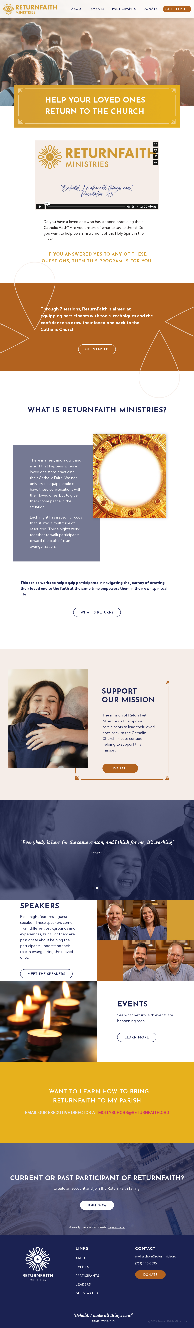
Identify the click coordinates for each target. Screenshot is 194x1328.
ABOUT (77, 9)
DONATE (150, 9)
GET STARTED (177, 9)
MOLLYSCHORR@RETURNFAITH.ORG (133, 1112)
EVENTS (97, 9)
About (81, 1258)
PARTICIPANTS (124, 9)
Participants (87, 1275)
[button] (93, 888)
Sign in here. (116, 1227)
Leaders (83, 1284)
